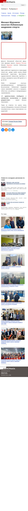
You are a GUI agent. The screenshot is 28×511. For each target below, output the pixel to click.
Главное (3, 13)
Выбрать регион (4, 373)
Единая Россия (21, 63)
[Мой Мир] (13, 129)
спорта (9, 67)
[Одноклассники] (6, 129)
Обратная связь (4, 372)
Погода (22, 13)
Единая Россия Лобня (15, 121)
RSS (10, 375)
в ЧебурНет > (21, 15)
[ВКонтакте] (2, 129)
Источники (15, 13)
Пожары (13, 15)
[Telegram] (9, 129)
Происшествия (5, 15)
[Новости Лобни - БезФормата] (8, 1)
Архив (9, 13)
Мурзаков (9, 65)
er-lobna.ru (5, 40)
